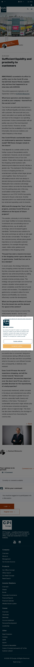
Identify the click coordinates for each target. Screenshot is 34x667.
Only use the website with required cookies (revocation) (18, 319)
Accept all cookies (17, 346)
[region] (17, 333)
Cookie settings (17, 341)
